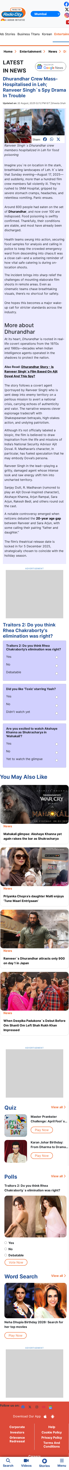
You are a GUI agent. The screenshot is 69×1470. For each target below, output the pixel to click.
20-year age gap (48, 518)
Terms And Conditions (51, 1444)
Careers (34, 1456)
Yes (11, 1243)
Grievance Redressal (17, 1439)
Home (8, 51)
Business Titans (28, 34)
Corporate (17, 1427)
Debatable (16, 1255)
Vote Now (16, 1262)
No (10, 1249)
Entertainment (30, 51)
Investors (17, 1432)
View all (57, 1107)
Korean (47, 34)
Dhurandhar (17, 211)
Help (51, 1427)
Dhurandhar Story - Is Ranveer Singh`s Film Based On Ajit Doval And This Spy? (31, 371)
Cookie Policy (52, 1432)
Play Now (42, 1130)
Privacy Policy (51, 1437)
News (52, 51)
